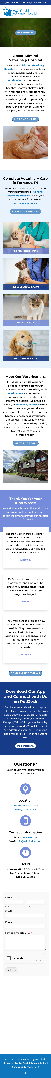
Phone (8, 922)
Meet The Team (25, 443)
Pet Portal (25, 32)
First (7, 906)
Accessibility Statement (25, 1067)
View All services (25, 211)
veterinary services (25, 203)
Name (9, 897)
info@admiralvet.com (29, 841)
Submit (11, 970)
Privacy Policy (38, 1063)
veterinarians (15, 80)
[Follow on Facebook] (25, 1073)
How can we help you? (18, 933)
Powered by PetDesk (16, 1063)
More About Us (25, 119)
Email (9, 911)
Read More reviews (25, 673)
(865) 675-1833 (30, 837)
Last (28, 906)
